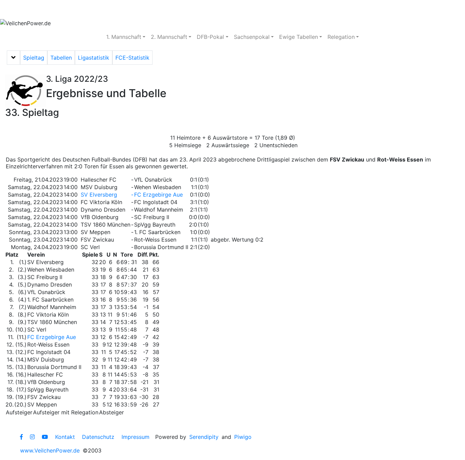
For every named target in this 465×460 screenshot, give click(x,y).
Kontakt (65, 436)
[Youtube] (45, 436)
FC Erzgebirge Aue (158, 194)
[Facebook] (21, 436)
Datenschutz (98, 436)
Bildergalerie (208, 9)
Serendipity (204, 436)
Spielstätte (162, 9)
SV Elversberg (99, 194)
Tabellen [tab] (61, 57)
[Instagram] (32, 436)
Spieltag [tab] (33, 57)
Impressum (135, 436)
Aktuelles (25, 9)
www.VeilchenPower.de (50, 450)
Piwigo (243, 436)
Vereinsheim (116, 9)
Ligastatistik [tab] (93, 57)
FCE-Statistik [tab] (132, 57)
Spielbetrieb (68, 9)
